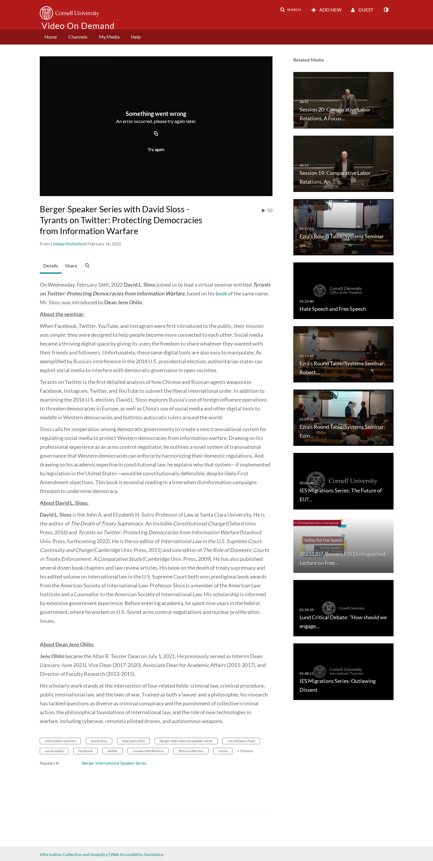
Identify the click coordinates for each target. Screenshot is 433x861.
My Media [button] (109, 37)
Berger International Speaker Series (114, 762)
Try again (156, 149)
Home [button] (50, 37)
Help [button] (136, 37)
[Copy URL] (156, 134)
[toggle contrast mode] (386, 9)
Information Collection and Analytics (74, 854)
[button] (290, 9)
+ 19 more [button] (245, 751)
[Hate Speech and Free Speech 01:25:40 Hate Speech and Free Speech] (343, 290)
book (221, 293)
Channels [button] (77, 37)
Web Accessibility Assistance (136, 854)
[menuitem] (51, 37)
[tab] (51, 266)
